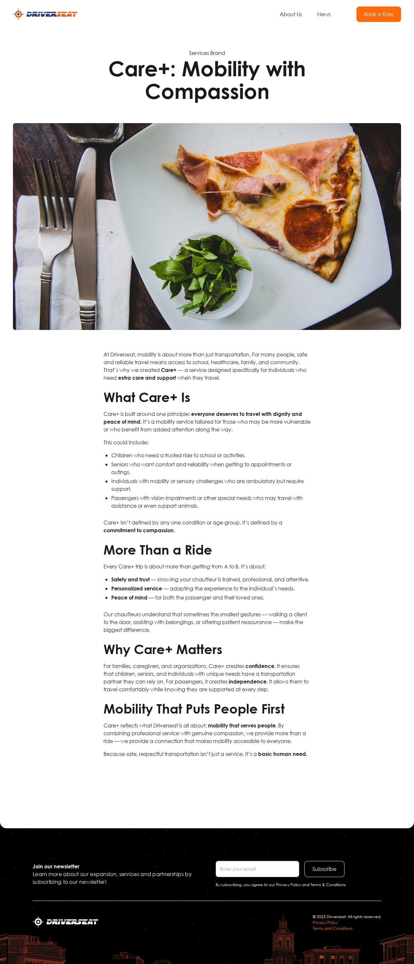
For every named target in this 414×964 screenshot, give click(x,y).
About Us (291, 14)
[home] (45, 14)
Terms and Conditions (333, 928)
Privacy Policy (325, 922)
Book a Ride (378, 14)
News (324, 14)
